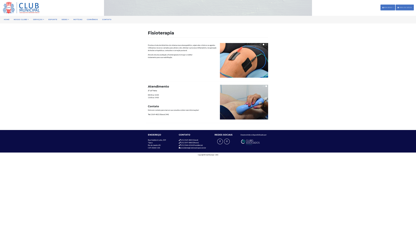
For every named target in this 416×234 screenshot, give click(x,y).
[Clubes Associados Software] (250, 142)
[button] (261, 44)
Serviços (38, 19)
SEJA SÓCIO (388, 7)
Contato (106, 19)
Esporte (52, 19)
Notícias (77, 19)
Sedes (65, 19)
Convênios (92, 19)
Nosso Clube (21, 19)
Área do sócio (405, 7)
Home (6, 19)
